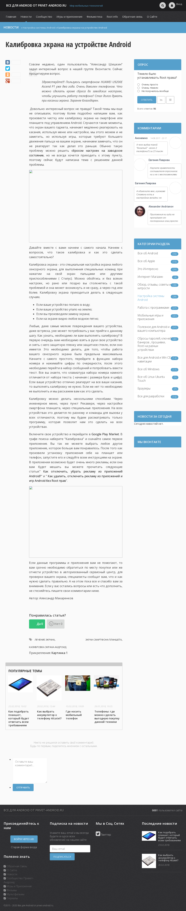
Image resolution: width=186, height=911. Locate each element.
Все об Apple (146, 261)
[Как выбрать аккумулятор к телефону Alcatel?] (49, 698)
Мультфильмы (15, 894)
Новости (11, 874)
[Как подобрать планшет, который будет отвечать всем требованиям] (21, 701)
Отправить (23, 787)
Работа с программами (153, 308)
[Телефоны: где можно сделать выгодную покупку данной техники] (107, 700)
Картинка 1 (59, 653)
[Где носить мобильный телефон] (78, 698)
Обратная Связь (16, 866)
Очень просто (150, 84)
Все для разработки (151, 396)
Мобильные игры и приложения (150, 317)
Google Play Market (105, 434)
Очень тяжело (150, 87)
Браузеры (144, 388)
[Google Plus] (13, 81)
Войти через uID (24, 839)
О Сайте (11, 870)
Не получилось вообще (155, 91)
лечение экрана (45, 639)
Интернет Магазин (150, 277)
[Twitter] (7, 68)
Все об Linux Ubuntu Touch (151, 379)
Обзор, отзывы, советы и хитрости (154, 286)
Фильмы (11, 890)
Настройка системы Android (39, 27)
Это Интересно (148, 269)
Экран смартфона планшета (103, 639)
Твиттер (105, 834)
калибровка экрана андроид (47, 647)
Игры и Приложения (19, 886)
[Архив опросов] (170, 100)
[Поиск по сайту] (162, 5)
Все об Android (148, 253)
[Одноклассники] (13, 74)
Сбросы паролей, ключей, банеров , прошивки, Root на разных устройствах (155, 344)
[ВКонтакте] (13, 62)
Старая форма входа (24, 847)
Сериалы (12, 898)
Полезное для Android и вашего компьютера (153, 329)
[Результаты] (161, 100)
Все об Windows (148, 369)
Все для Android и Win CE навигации (154, 359)
